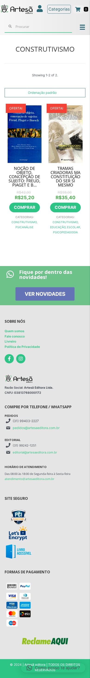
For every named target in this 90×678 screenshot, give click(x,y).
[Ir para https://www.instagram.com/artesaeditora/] (20, 358)
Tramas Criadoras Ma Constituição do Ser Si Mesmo (65, 177)
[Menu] (82, 27)
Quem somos (14, 331)
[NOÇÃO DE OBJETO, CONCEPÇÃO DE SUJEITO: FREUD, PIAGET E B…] (25, 133)
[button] (53, 667)
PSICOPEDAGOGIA (65, 232)
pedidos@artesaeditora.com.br (36, 428)
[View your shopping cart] (78, 9)
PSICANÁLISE (24, 227)
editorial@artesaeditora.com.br (35, 452)
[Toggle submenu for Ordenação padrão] (80, 92)
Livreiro (10, 341)
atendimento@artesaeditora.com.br (29, 479)
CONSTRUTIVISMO (24, 222)
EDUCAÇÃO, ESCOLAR (65, 227)
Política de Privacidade (22, 347)
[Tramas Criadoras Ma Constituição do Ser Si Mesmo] (65, 133)
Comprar (24, 207)
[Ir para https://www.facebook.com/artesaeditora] (9, 358)
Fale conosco (15, 336)
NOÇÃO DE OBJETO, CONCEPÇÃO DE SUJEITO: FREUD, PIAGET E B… (24, 177)
